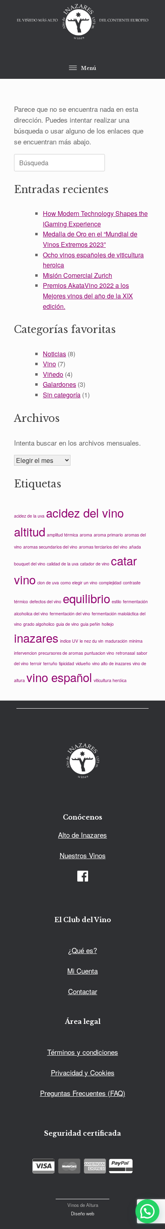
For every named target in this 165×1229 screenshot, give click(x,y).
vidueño (83, 663)
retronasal (125, 653)
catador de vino (94, 564)
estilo (116, 601)
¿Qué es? (82, 950)
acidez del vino (85, 512)
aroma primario (108, 535)
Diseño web (82, 1213)
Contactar (82, 991)
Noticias (54, 353)
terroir (36, 663)
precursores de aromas (60, 653)
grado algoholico (38, 624)
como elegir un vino (78, 583)
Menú (88, 68)
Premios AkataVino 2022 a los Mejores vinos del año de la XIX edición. (88, 295)
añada (135, 547)
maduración (116, 641)
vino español (59, 676)
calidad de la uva (62, 564)
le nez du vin (91, 641)
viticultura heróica (110, 680)
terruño (50, 663)
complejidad (110, 583)
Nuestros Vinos (83, 855)
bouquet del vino (29, 564)
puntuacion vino (99, 653)
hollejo (108, 624)
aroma (86, 535)
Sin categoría (61, 394)
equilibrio (86, 598)
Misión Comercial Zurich (77, 275)
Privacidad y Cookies (83, 1072)
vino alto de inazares (111, 663)
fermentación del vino (70, 613)
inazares (36, 637)
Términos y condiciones (82, 1052)
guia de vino (67, 624)
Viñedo (53, 374)
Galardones (59, 384)
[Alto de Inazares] (82, 22)
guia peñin (90, 624)
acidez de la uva (29, 516)
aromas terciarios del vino (103, 547)
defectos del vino (45, 601)
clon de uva (48, 583)
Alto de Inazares (82, 835)
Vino (49, 363)
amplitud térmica (62, 535)
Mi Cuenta (82, 971)
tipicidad (66, 663)
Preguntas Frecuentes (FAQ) (82, 1093)
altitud (29, 531)
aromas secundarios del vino (50, 547)
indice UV (69, 641)
